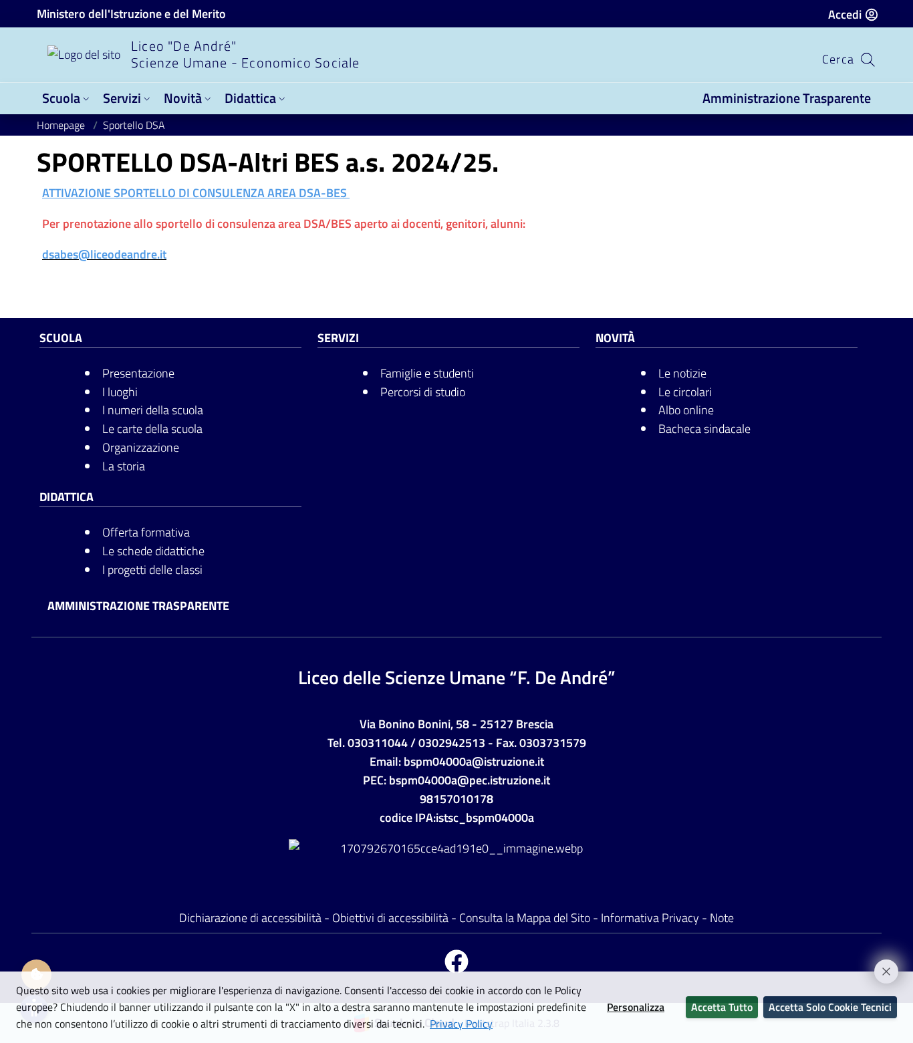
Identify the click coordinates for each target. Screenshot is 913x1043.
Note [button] (722, 918)
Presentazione (138, 373)
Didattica (250, 98)
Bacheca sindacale (704, 429)
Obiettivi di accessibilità (390, 918)
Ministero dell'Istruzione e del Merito (131, 14)
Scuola (61, 98)
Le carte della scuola (152, 429)
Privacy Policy (461, 1024)
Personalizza (635, 1007)
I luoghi (120, 392)
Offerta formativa (146, 532)
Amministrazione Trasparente (786, 98)
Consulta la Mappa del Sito (524, 918)
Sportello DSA (134, 125)
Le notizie (682, 373)
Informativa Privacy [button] (651, 918)
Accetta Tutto (722, 1007)
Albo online (686, 410)
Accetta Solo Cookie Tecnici (830, 1007)
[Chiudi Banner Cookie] (880, 965)
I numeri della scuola (152, 410)
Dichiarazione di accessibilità (250, 918)
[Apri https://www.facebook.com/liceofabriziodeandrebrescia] (456, 962)
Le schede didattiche (153, 551)
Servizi (122, 98)
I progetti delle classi (152, 570)
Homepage (62, 125)
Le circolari (685, 392)
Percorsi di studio (422, 392)
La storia (123, 466)
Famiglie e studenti (427, 373)
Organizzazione (140, 447)
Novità (183, 98)
